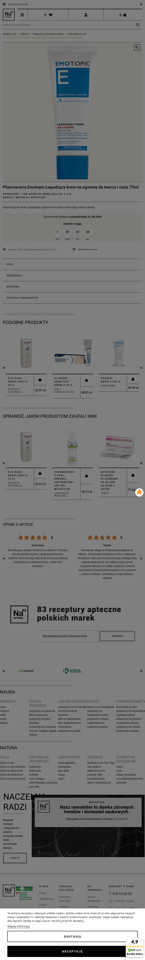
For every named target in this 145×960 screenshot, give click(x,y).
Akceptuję (72, 951)
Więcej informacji (18, 926)
